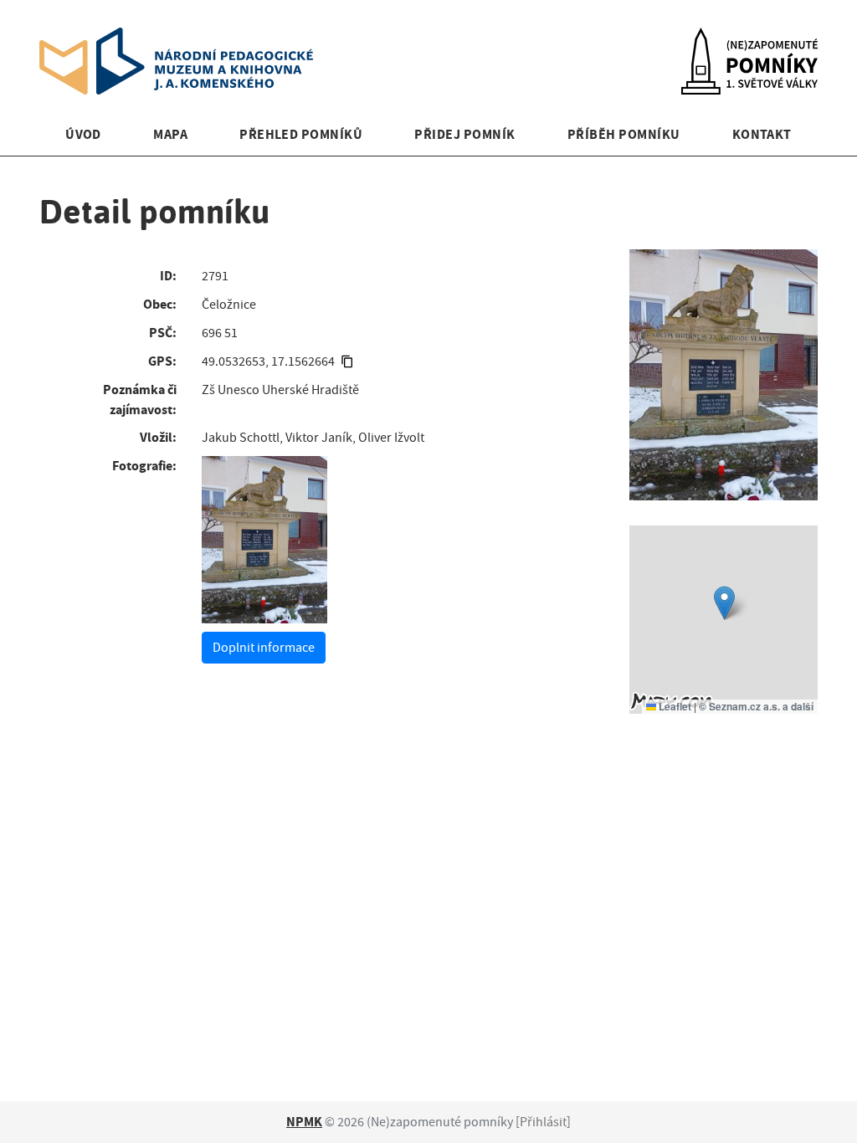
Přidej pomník (464, 134)
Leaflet (673, 706)
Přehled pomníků (300, 134)
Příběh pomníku (623, 134)
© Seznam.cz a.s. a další (756, 706)
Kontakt (762, 134)
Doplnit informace (264, 647)
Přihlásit (543, 1122)
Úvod (83, 134)
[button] (724, 603)
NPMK (304, 1121)
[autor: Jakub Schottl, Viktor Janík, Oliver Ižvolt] (264, 539)
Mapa (170, 134)
